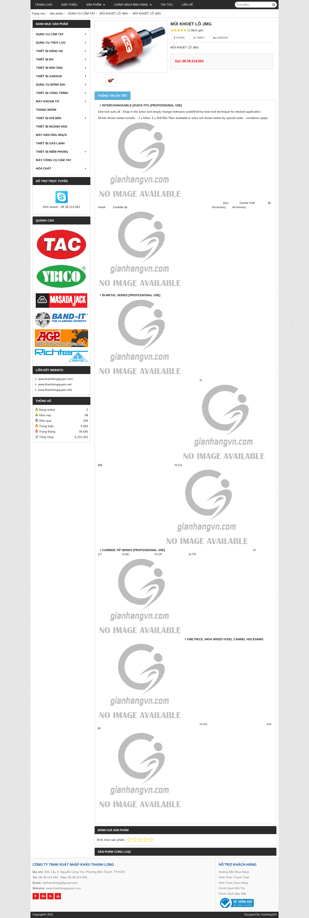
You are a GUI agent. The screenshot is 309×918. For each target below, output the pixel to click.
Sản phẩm (94, 4)
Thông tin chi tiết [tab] (112, 95)
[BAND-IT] (61, 319)
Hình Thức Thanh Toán (234, 877)
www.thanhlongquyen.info (55, 389)
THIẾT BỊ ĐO (45, 59)
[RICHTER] (61, 355)
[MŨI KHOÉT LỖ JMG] (131, 46)
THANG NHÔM (46, 109)
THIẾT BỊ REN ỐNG (49, 67)
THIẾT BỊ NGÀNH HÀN (51, 126)
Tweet (200, 37)
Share (180, 37)
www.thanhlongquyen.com (55, 379)
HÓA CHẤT (43, 168)
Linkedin (221, 37)
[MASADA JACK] (61, 301)
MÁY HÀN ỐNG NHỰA (51, 135)
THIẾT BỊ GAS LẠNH (50, 143)
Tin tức (167, 4)
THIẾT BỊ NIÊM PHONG (52, 151)
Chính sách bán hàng (131, 4)
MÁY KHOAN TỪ (47, 101)
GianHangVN (268, 914)
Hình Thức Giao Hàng (233, 882)
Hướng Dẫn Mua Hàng (234, 872)
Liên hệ (187, 4)
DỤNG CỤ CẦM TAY (49, 34)
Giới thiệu (69, 4)
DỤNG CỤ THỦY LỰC (51, 42)
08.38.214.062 (48, 877)
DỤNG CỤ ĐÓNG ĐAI (50, 84)
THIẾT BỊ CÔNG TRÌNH (52, 93)
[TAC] (61, 245)
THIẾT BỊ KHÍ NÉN (48, 118)
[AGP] (61, 338)
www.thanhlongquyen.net (54, 384)
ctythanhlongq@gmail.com (60, 882)
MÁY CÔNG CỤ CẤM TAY (53, 160)
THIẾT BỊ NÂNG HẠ (49, 51)
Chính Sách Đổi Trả (232, 888)
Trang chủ (43, 4)
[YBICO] (61, 277)
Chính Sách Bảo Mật (232, 893)
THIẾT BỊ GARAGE (49, 76)
